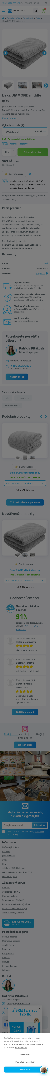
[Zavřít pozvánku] (44, 1042)
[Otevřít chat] (44, 1070)
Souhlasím (25, 1069)
